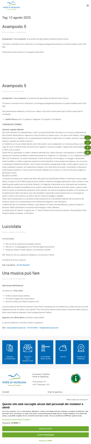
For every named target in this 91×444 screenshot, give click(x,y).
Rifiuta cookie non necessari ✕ (77, 399)
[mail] (87, 142)
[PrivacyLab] (15, 423)
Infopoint (11, 32)
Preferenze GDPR (45, 441)
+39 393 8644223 (23, 265)
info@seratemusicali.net (48, 327)
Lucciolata (11, 226)
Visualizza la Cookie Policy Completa (16, 419)
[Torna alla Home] (11, 5)
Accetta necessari (45, 435)
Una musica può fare (21, 273)
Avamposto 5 (14, 27)
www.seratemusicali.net (16, 327)
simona (11, 91)
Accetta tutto (45, 429)
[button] (88, 5)
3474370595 (32, 327)
